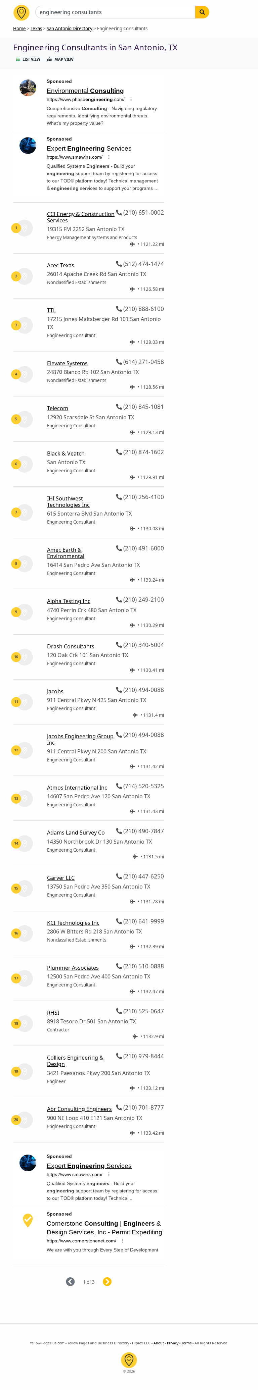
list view (31, 59)
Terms (186, 1343)
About (159, 1343)
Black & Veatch (66, 453)
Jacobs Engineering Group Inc (80, 739)
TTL (51, 310)
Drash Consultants (70, 646)
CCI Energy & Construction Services (81, 217)
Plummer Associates (73, 967)
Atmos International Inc (77, 787)
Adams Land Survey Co (76, 832)
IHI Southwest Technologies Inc (68, 502)
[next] (115, 1282)
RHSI (53, 1012)
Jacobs (55, 691)
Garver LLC (61, 877)
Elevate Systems (67, 363)
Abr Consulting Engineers (79, 1109)
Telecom (57, 408)
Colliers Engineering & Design (75, 1061)
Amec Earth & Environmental (65, 553)
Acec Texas (60, 265)
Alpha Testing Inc (68, 601)
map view (64, 59)
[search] (202, 12)
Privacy (172, 1343)
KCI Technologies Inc (73, 922)
